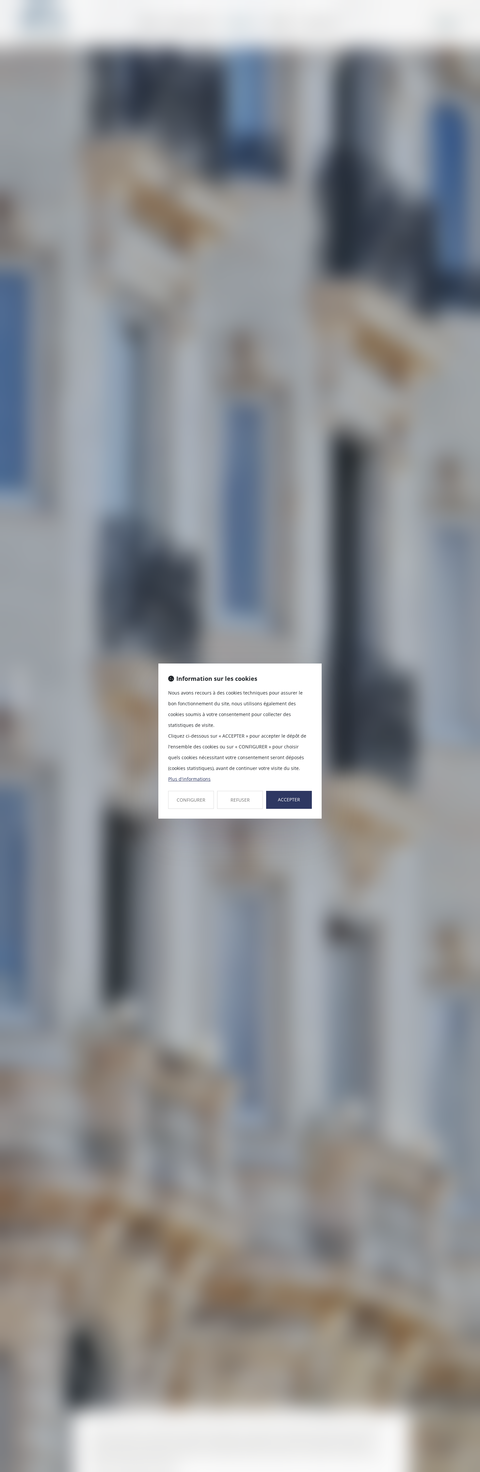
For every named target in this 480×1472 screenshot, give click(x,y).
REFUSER (240, 800)
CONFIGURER (191, 800)
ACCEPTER (289, 799)
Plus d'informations (189, 779)
